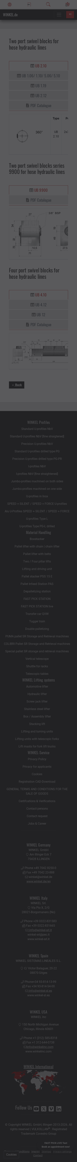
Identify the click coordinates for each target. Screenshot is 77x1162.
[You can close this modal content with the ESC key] (38, 581)
